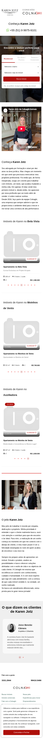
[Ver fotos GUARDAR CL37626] (21, 419)
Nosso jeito (27, 694)
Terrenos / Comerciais (35, 59)
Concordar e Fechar (21, 732)
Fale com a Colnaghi (9, 701)
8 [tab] (31, 285)
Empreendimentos (29, 701)
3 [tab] (15, 285)
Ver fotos (37, 245)
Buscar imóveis (21, 79)
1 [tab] (8, 285)
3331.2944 (6, 680)
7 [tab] (28, 285)
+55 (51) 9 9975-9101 (23, 30)
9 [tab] (35, 285)
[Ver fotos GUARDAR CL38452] (21, 332)
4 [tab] (18, 285)
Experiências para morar (31, 698)
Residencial (8, 59)
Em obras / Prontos (21, 59)
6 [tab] (25, 285)
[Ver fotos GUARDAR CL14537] (21, 245)
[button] (21, 66)
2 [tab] (11, 285)
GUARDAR (31, 259)
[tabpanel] (21, 254)
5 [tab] (21, 285)
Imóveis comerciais (8, 698)
